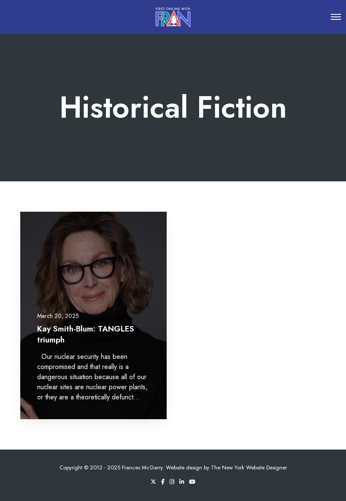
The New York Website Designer (249, 467)
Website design (184, 467)
